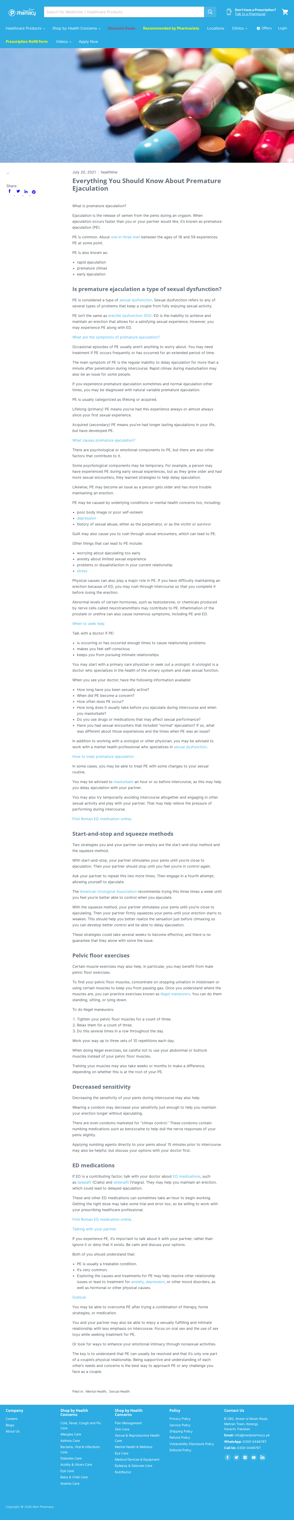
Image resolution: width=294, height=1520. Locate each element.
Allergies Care (70, 1434)
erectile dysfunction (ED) (130, 315)
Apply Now (88, 41)
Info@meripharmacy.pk (247, 1435)
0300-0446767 (245, 1441)
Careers (11, 1419)
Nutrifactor (123, 1472)
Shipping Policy (181, 1431)
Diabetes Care (71, 1458)
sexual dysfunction (135, 300)
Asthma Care (70, 1441)
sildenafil (121, 1182)
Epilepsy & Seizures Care (133, 1466)
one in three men (125, 237)
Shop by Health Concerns (75, 28)
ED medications (186, 1176)
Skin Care (122, 1429)
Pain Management (128, 1423)
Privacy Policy (180, 1419)
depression (86, 518)
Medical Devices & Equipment (137, 1459)
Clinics (238, 28)
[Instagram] (245, 1457)
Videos (62, 41)
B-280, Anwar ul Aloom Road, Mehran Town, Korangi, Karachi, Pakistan (246, 1424)
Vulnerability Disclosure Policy (192, 1444)
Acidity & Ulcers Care (76, 1464)
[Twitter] (236, 1457)
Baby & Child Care (74, 1477)
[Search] (210, 12)
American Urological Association (108, 891)
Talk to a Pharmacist (250, 14)
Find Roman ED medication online (101, 818)
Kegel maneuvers (175, 994)
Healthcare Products (24, 28)
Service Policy (180, 1425)
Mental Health (96, 1391)
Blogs (10, 1425)
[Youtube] (254, 1457)
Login (282, 28)
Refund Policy (180, 1437)
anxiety (137, 1281)
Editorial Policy (180, 1450)
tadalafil (84, 1182)
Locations (215, 28)
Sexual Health (119, 1391)
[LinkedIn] (262, 1457)
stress (82, 571)
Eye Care (67, 1471)
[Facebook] (227, 1457)
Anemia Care (69, 1483)
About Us (13, 1431)
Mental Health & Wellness (133, 1447)
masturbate (123, 781)
